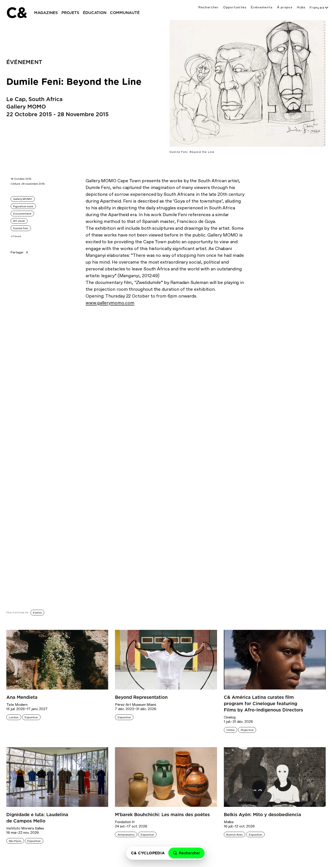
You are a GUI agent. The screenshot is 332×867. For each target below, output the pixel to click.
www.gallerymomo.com (110, 302)
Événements (262, 7)
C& (16, 12)
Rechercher (209, 7)
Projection (247, 730)
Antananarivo (126, 834)
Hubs (301, 7)
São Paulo (15, 841)
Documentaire (22, 213)
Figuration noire (23, 206)
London (14, 717)
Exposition (31, 717)
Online (230, 730)
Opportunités (234, 7)
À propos (284, 7)
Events (37, 612)
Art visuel (19, 220)
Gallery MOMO (22, 199)
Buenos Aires (234, 834)
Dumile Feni (20, 228)
